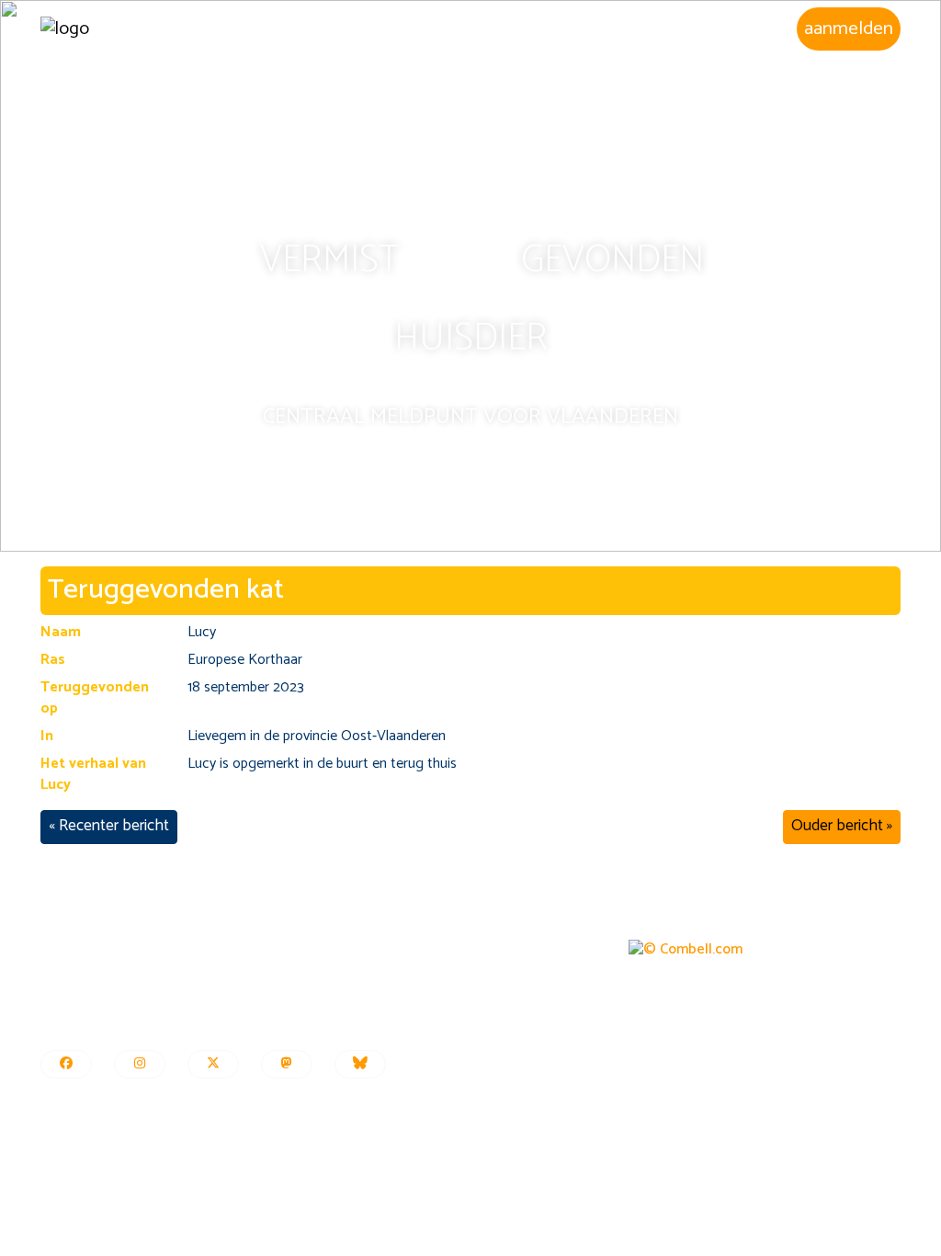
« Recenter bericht (109, 826)
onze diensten (83, 962)
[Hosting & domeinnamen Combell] (686, 949)
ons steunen (77, 1003)
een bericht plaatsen (396, 942)
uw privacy (366, 962)
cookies (357, 982)
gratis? (61, 982)
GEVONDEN (612, 260)
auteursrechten (380, 1003)
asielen (759, 27)
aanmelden (848, 28)
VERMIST (329, 260)
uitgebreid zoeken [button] (516, 27)
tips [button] (660, 27)
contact (64, 1023)
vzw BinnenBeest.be (101, 942)
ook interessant (381, 1023)
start (386, 27)
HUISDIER (471, 339)
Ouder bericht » (841, 826)
